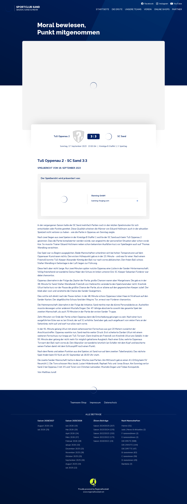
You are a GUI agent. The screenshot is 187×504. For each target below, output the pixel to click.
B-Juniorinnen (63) (129, 452)
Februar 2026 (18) (73, 441)
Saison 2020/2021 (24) (103, 441)
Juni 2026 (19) (72, 426)
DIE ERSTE (117, 9)
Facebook (149, 4)
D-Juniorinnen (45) (129, 460)
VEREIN (148, 9)
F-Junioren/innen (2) (129, 433)
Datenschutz (110, 402)
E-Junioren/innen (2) (129, 437)
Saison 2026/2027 (46, 421)
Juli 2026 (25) (43, 429)
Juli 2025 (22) (71, 467)
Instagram (163, 4)
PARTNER (177, 9)
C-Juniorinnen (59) (129, 456)
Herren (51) (126, 426)
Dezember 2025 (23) (75, 448)
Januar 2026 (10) (73, 445)
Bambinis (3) (126, 464)
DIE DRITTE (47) (128, 448)
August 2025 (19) (73, 464)
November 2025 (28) (75, 452)
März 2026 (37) (72, 437)
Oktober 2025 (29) (74, 456)
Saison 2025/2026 (74, 421)
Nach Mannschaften (130, 421)
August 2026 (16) (45, 426)
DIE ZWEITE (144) (129, 445)
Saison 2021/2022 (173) (104, 437)
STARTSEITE (102, 9)
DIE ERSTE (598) (128, 441)
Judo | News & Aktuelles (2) (133, 429)
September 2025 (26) (75, 460)
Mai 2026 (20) (72, 429)
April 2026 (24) (72, 433)
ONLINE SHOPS (162, 9)
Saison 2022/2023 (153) (104, 433)
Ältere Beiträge (101, 421)
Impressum (95, 402)
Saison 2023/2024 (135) (104, 429)
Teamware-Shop (78, 402)
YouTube (178, 4)
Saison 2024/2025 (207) (104, 426)
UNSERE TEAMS (133, 9)
